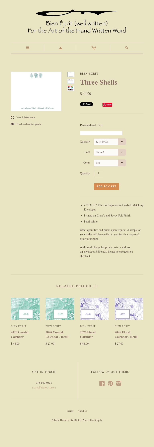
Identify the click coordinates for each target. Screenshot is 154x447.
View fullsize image (23, 117)
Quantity (85, 141)
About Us (82, 411)
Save (108, 104)
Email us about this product (26, 124)
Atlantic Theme (59, 420)
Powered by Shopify (92, 420)
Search (70, 411)
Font (87, 152)
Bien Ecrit (18, 326)
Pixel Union (75, 420)
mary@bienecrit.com (44, 387)
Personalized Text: (91, 125)
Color (86, 162)
